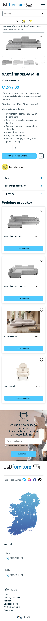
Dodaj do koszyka (20, 156)
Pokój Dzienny (23, 26)
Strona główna (8, 26)
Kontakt (7, 601)
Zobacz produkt (24, 248)
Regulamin (8, 610)
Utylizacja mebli (11, 604)
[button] (39, 154)
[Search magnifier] (42, 13)
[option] (6, 63)
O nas (6, 594)
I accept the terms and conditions (19, 445)
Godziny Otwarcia (12, 597)
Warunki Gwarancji (12, 607)
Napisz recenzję (10, 80)
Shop (15, 26)
